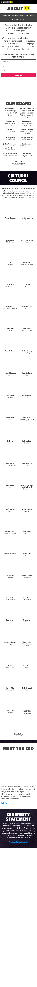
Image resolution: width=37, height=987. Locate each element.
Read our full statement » (18, 842)
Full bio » (4, 803)
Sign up (18, 75)
